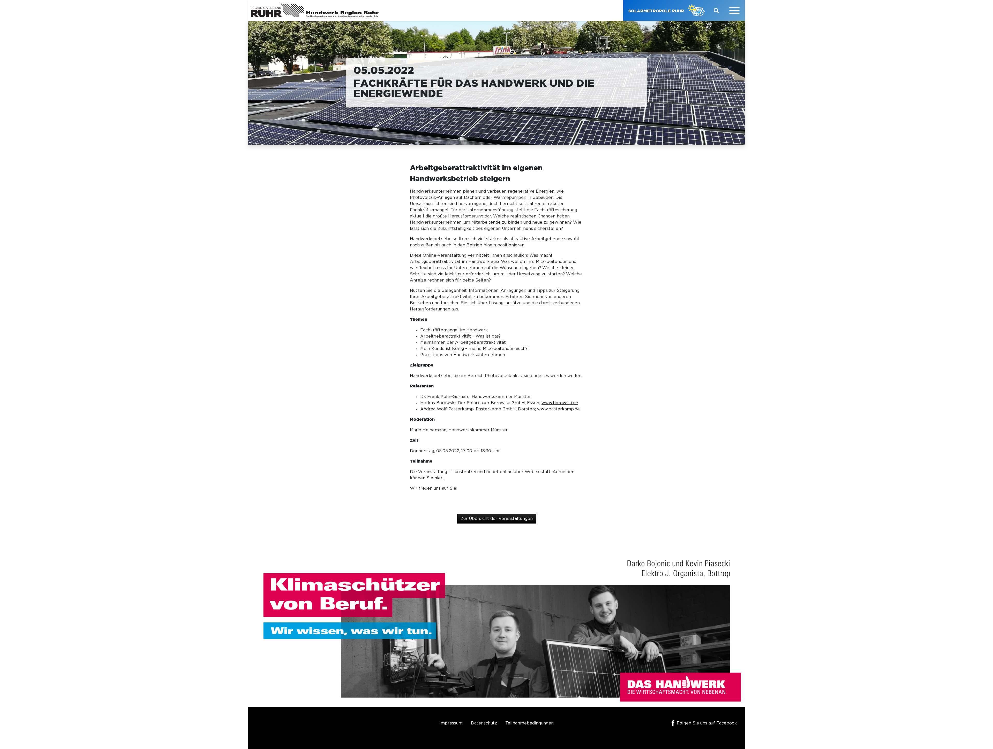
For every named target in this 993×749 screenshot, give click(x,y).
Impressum (451, 723)
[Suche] (716, 10)
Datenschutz (484, 723)
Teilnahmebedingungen (529, 723)
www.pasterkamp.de (558, 409)
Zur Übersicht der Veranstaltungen (497, 519)
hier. (438, 478)
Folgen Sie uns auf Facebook (707, 723)
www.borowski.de (559, 403)
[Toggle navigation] (734, 10)
